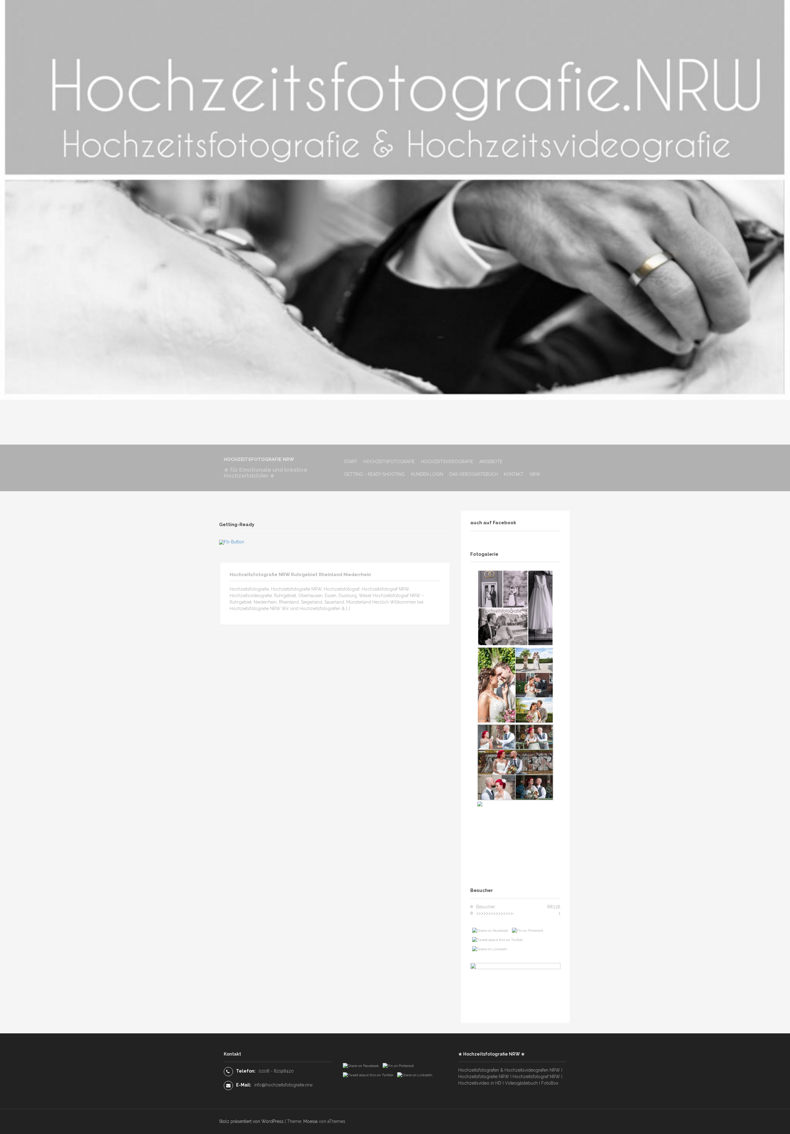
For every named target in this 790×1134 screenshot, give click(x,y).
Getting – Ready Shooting (374, 474)
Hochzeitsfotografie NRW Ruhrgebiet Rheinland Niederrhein (300, 574)
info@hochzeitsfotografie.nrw (283, 1084)
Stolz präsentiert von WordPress (251, 1121)
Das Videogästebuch (473, 474)
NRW (535, 474)
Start (350, 461)
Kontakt (514, 474)
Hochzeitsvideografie (447, 461)
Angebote (490, 461)
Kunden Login (427, 474)
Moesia (310, 1121)
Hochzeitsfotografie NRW (259, 459)
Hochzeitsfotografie (389, 461)
